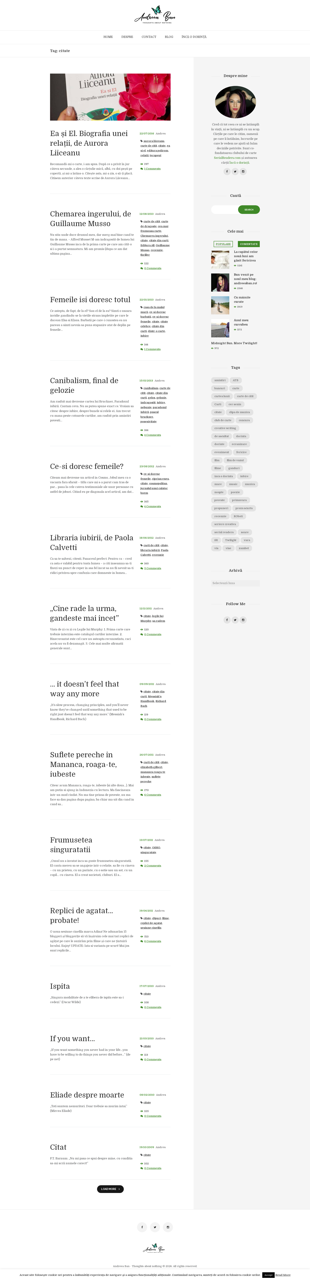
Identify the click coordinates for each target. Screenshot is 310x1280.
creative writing (225, 428)
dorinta (241, 436)
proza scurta (244, 508)
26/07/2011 (147, 754)
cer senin (235, 404)
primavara (239, 500)
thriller (145, 254)
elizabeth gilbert (151, 767)
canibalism (151, 388)
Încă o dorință (239, 162)
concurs (244, 420)
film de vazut (235, 460)
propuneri (221, 508)
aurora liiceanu (154, 141)
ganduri (233, 468)
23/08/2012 (147, 466)
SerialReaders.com (227, 158)
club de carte (222, 420)
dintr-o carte (156, 331)
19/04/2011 (146, 910)
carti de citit (151, 545)
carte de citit (148, 145)
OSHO (156, 847)
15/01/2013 (146, 380)
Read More (283, 1275)
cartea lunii (222, 396)
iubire (144, 335)
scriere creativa (225, 524)
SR (216, 540)
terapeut (155, 155)
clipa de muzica (239, 412)
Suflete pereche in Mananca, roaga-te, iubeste (83, 764)
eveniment (221, 452)
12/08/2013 (147, 213)
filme (165, 918)
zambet (244, 548)
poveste (219, 500)
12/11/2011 (146, 608)
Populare (223, 244)
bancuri (219, 388)
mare (218, 484)
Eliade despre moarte (87, 1095)
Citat (58, 1147)
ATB (235, 380)
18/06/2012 (147, 537)
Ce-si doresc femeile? (86, 466)
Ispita (60, 986)
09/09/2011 (147, 684)
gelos (151, 397)
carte (235, 388)
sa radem (158, 620)
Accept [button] (268, 1275)
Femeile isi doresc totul (90, 300)
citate (162, 145)
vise (228, 548)
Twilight (230, 540)
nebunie (146, 407)
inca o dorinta (223, 476)
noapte (219, 492)
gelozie (161, 397)
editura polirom (157, 150)
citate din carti (158, 240)
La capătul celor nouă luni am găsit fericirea (246, 256)
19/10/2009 (147, 1147)
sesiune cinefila (150, 927)
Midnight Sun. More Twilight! (234, 343)
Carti (217, 404)
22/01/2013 (147, 299)
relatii (144, 155)
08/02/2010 (147, 1094)
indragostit (148, 402)
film (216, 460)
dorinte (219, 444)
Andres (161, 133)
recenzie (157, 250)
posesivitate (148, 421)
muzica (250, 484)
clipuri (156, 918)
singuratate (148, 852)
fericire (241, 452)
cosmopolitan (158, 483)
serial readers (224, 532)
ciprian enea (160, 478)
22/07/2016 (147, 133)
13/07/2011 (146, 840)
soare (245, 532)
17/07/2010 (147, 986)
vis (216, 548)
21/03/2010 (147, 1038)
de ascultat (221, 436)
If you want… (72, 1039)
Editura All (147, 245)
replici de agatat (151, 923)
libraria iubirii (150, 550)
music (233, 484)
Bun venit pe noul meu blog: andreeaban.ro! (245, 279)
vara (247, 540)
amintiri (220, 380)
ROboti (238, 516)
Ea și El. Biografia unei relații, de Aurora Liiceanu (89, 143)
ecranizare (239, 444)
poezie (235, 492)
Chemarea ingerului (154, 235)
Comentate (249, 244)
